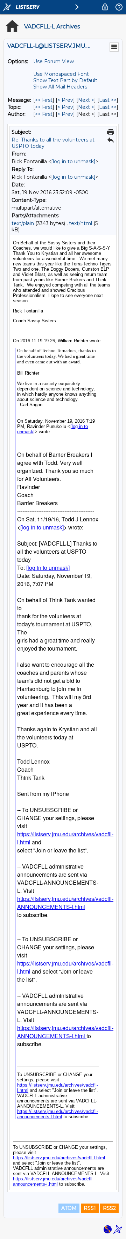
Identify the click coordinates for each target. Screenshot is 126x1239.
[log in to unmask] (73, 161)
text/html (80, 223)
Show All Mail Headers (60, 87)
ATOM (69, 1208)
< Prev (65, 100)
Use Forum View (53, 61)
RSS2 (109, 1208)
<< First (43, 100)
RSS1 (90, 1208)
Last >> (108, 100)
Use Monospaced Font (61, 74)
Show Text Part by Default (65, 80)
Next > (86, 100)
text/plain (23, 223)
